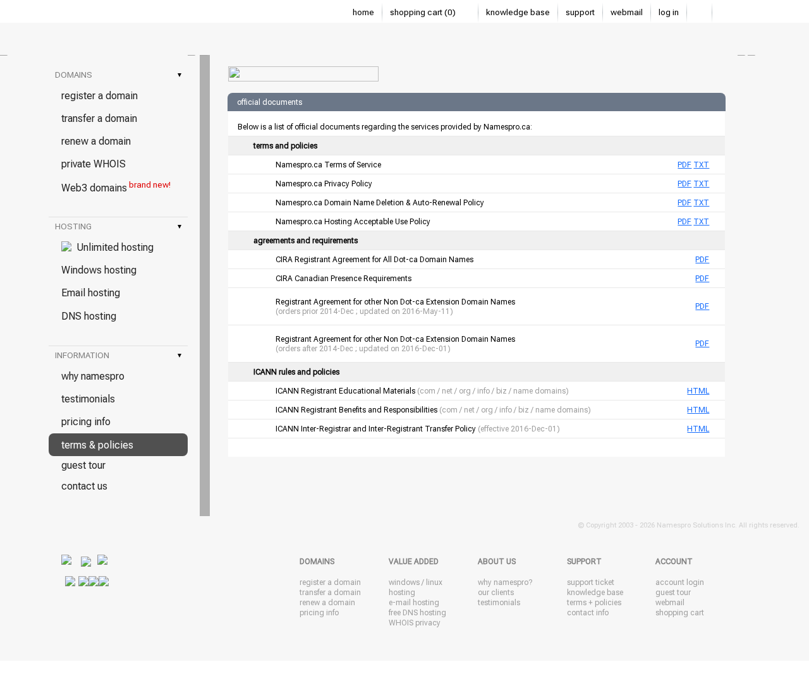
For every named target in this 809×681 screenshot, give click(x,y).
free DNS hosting (417, 612)
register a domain (99, 96)
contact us (84, 486)
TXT (701, 164)
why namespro (93, 376)
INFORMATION (118, 355)
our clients (496, 592)
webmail (627, 12)
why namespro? (505, 582)
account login (679, 582)
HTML (698, 391)
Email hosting (90, 293)
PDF (684, 164)
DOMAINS (118, 75)
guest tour (83, 465)
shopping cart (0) (424, 12)
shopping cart (679, 612)
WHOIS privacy (415, 622)
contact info (588, 612)
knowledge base (518, 12)
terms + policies (594, 602)
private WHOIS (93, 164)
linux (434, 582)
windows (404, 582)
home (363, 12)
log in (669, 12)
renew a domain (96, 141)
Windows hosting (99, 270)
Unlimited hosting (112, 247)
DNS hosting (88, 316)
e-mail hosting (414, 602)
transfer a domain (99, 118)
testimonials (88, 399)
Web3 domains (116, 187)
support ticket (590, 582)
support (580, 12)
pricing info (86, 422)
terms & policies (97, 445)
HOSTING (118, 226)
